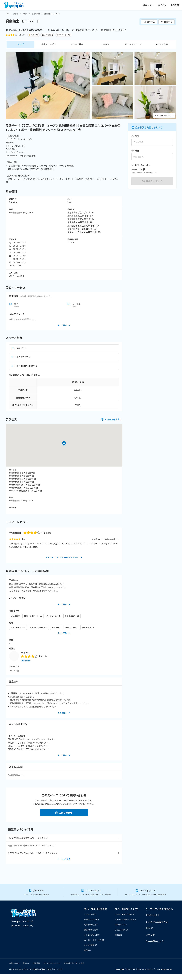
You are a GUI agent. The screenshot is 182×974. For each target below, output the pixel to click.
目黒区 (25, 14)
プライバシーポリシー (51, 963)
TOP (7, 14)
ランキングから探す (92, 935)
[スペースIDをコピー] (17, 670)
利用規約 (87, 950)
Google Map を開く (113, 419)
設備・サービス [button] (49, 44)
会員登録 (175, 5)
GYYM (148, 928)
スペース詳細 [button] (161, 44)
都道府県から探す (91, 930)
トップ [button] (20, 44)
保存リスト (148, 5)
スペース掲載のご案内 (123, 914)
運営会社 (26, 963)
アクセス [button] (105, 44)
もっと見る (62, 325)
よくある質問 (89, 945)
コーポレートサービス (92, 940)
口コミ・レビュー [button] (133, 44)
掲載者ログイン (121, 924)
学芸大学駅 (36, 14)
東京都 (15, 14)
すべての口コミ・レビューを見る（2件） (62, 557)
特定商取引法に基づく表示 (74, 963)
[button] (48, 85)
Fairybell (25, 652)
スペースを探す (90, 914)
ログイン (162, 5)
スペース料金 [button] (77, 44)
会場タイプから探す (92, 919)
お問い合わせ (65, 812)
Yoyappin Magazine (153, 941)
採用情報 (36, 963)
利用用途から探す (91, 924)
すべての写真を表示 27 (164, 115)
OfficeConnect (151, 915)
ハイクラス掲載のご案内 (124, 919)
